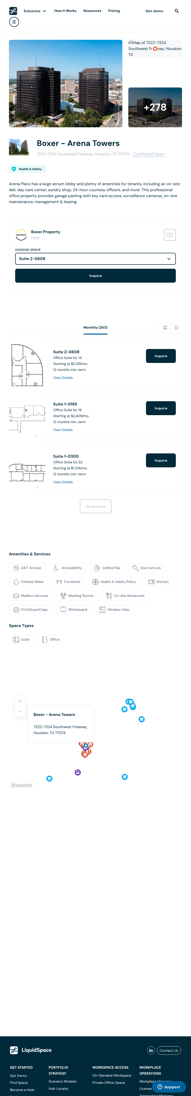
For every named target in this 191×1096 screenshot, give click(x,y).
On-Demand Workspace (111, 1075)
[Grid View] (176, 328)
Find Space (19, 1083)
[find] (177, 11)
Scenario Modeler (63, 1081)
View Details (63, 378)
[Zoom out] (20, 711)
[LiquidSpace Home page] (13, 11)
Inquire (95, 275)
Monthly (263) (96, 327)
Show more (95, 506)
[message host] (170, 235)
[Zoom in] (20, 701)
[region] (95, 740)
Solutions (32, 11)
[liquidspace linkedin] (151, 1050)
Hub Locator (59, 1089)
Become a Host (22, 1090)
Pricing (114, 11)
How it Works (65, 11)
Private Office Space (108, 1083)
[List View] (165, 328)
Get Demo (18, 1075)
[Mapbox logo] (21, 785)
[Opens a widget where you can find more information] (169, 1087)
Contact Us (169, 1050)
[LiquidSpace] (31, 1050)
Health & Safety (30, 169)
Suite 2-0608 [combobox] (32, 258)
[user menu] (14, 22)
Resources (92, 11)
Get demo (154, 11)
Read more (19, 209)
